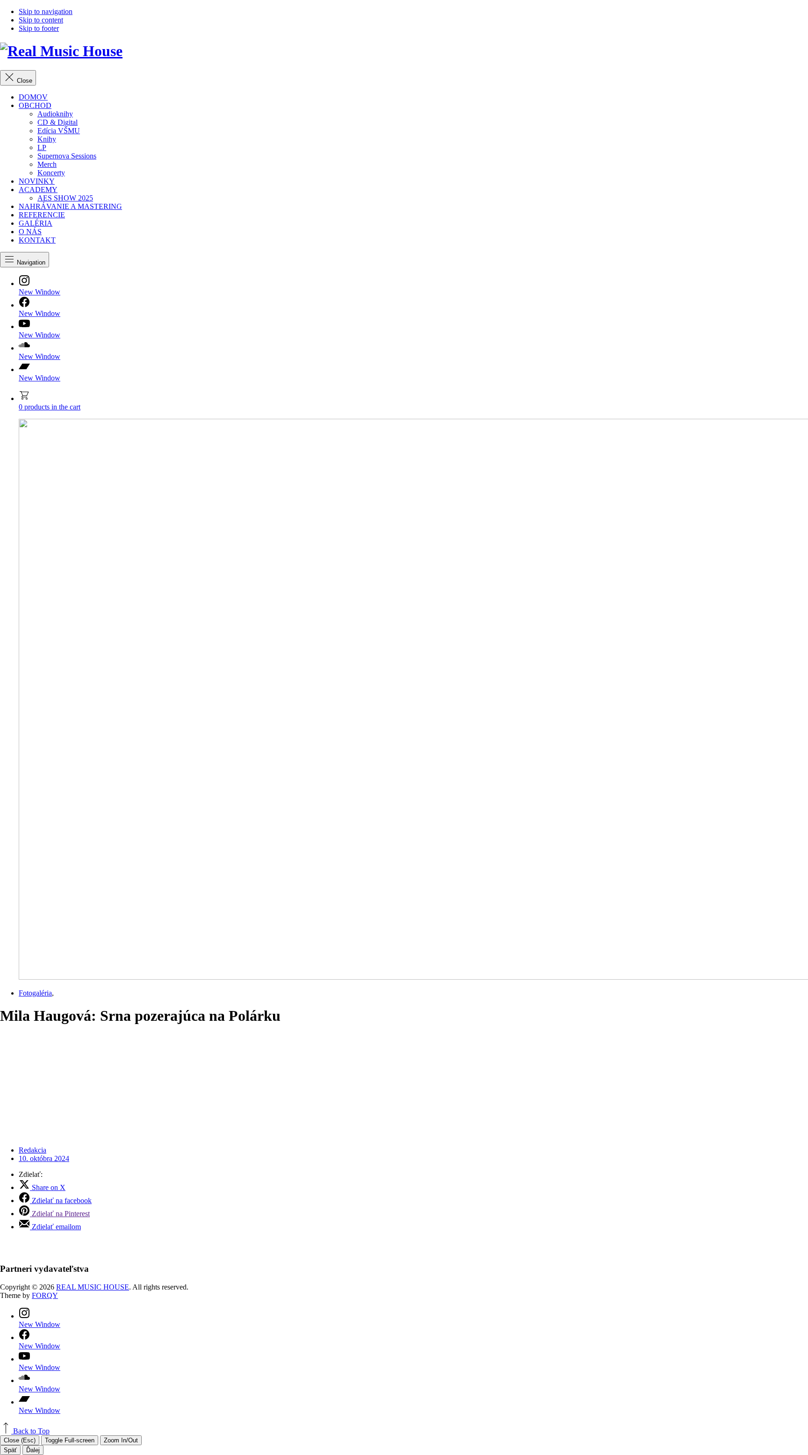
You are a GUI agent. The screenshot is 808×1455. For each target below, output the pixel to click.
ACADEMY (38, 190)
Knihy (46, 139)
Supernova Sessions (66, 156)
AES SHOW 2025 (65, 198)
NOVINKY (37, 181)
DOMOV (33, 97)
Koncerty (51, 173)
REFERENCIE (42, 215)
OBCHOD (35, 105)
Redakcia (32, 1150)
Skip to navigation (45, 11)
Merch (47, 164)
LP (41, 147)
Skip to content (41, 20)
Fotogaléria (35, 993)
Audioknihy (55, 114)
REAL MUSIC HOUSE (92, 1287)
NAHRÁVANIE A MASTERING (70, 206)
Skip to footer (39, 28)
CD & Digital (57, 122)
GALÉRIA (35, 223)
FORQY (45, 1295)
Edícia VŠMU (58, 131)
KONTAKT (37, 240)
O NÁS (30, 232)
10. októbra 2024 (44, 1158)
